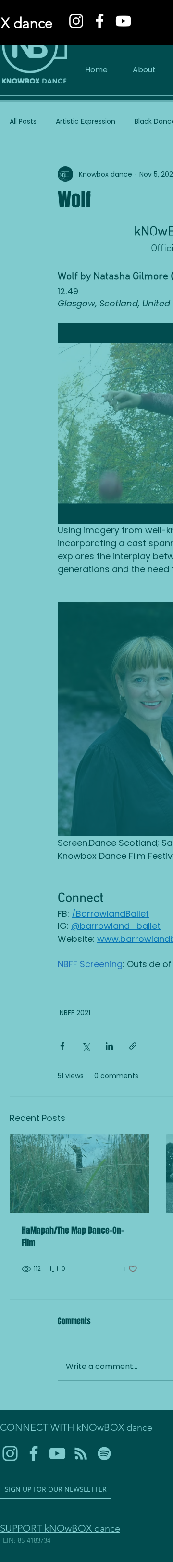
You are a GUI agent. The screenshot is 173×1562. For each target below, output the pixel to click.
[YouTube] (123, 21)
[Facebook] (99, 21)
